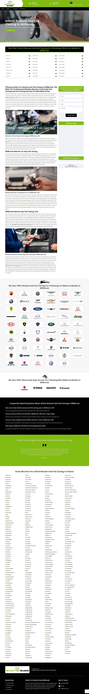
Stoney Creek (69, 535)
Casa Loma (8, 599)
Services (8, 8)
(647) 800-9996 (10, 30)
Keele (27, 641)
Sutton (67, 550)
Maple (47, 514)
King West (28, 655)
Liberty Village (49, 494)
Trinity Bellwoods (70, 587)
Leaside (48, 487)
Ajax (7, 489)
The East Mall (69, 558)
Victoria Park (69, 597)
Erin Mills (28, 537)
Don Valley (28, 479)
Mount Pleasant (49, 564)
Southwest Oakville (70, 518)
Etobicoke (28, 543)
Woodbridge (69, 643)
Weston (68, 628)
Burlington (8, 574)
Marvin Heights (49, 525)
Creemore (8, 649)
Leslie (47, 492)
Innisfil (27, 634)
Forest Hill (28, 564)
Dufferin (28, 498)
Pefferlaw (48, 610)
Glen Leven (28, 576)
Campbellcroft (9, 591)
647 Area (8, 479)
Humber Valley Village (31, 624)
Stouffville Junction (70, 541)
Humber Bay (29, 620)
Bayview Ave (9, 521)
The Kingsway (69, 564)
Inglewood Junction (30, 632)
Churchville (9, 616)
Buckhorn (8, 570)
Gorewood (28, 579)
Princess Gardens (50, 637)
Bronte (8, 566)
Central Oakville (10, 608)
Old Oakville (49, 589)
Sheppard (68, 502)
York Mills (68, 651)
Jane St (27, 639)
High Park (28, 605)
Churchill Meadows (10, 614)
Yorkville (68, 653)
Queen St (48, 641)
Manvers (48, 512)
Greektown (28, 583)
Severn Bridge (69, 496)
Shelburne (68, 500)
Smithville (68, 514)
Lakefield (48, 481)
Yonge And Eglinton (70, 645)
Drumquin (28, 496)
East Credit (28, 514)
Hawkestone (29, 599)
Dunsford (28, 508)
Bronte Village (9, 568)
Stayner (68, 527)
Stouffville (68, 539)
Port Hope (48, 626)
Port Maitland (49, 628)
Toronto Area (69, 579)
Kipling (47, 475)
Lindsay (48, 496)
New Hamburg (49, 570)
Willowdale (68, 637)
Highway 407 (29, 614)
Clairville (8, 618)
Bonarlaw (8, 543)
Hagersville (28, 589)
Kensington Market (30, 647)
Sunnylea (68, 547)
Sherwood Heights (70, 508)
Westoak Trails (69, 626)
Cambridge (8, 587)
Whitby (67, 632)
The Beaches (69, 556)
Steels (67, 529)
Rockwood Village (70, 477)
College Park (9, 630)
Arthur (8, 508)
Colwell (8, 634)
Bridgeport (9, 560)
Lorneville (48, 506)
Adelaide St (8, 485)
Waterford (68, 610)
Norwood (48, 585)
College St (8, 632)
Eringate (28, 541)
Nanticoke (48, 568)
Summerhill (68, 545)
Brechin (8, 558)
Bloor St (8, 537)
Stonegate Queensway (71, 533)
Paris (47, 601)
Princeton (48, 639)
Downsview (28, 483)
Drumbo (28, 494)
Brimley (8, 564)
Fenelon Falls (29, 552)
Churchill (8, 612)
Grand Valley (29, 581)
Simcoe (67, 510)
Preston (48, 634)
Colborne (8, 628)
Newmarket (49, 576)
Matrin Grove (49, 527)
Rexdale (48, 649)
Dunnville (28, 506)
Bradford (8, 550)
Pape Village (49, 599)
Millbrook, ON (64, 688)
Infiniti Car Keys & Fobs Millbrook (49, 670)
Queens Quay (49, 643)
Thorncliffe (68, 570)
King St (28, 653)
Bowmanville (9, 547)
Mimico (47, 547)
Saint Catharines (70, 485)
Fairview (28, 547)
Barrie (7, 518)
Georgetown (29, 572)
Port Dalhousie (49, 622)
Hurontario (28, 628)
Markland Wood (49, 518)
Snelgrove (68, 516)
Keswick (28, 649)
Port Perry (48, 630)
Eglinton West (29, 527)
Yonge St (68, 647)
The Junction (69, 562)
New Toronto (49, 572)
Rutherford (68, 483)
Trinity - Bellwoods (70, 585)
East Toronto (29, 516)
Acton (7, 483)
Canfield (8, 593)
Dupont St (28, 510)
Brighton (8, 562)
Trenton (68, 583)
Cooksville (8, 639)
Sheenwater (69, 498)
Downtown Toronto (30, 492)
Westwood (68, 630)
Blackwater (9, 535)
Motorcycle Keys (10, 685)
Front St (28, 568)
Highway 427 (29, 616)
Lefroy (47, 489)
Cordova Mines (9, 641)
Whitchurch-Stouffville (71, 634)
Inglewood (28, 630)
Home (3, 8)
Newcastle (48, 574)
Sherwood (68, 506)
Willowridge (68, 639)
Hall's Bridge (29, 591)
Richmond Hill (49, 651)
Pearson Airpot (49, 608)
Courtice (8, 643)
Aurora (8, 510)
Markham (48, 516)
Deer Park (8, 655)
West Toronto (69, 624)
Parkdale (48, 605)
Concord (8, 637)
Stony (67, 537)
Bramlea (8, 552)
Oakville (48, 587)
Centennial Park (10, 603)
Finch (27, 556)
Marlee (47, 521)
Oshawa (48, 597)
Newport (48, 579)
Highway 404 (29, 612)
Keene (27, 643)
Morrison (48, 558)
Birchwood (8, 533)
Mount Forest (49, 560)
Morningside (49, 556)
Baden (7, 516)
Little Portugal (49, 502)
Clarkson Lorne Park (11, 622)
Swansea (68, 554)
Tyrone (67, 591)
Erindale (28, 539)
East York (28, 518)
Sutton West (69, 552)
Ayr (7, 514)
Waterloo (68, 612)
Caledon (8, 581)
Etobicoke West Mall (31, 545)
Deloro (8, 657)
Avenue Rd (8, 512)
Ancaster (8, 498)
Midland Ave (49, 537)
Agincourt (8, 487)
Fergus (27, 554)
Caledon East (9, 583)
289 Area (8, 475)
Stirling (67, 531)
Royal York (68, 481)
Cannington (9, 595)
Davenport (8, 653)
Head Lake (28, 601)
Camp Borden (9, 589)
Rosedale (68, 479)
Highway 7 (28, 618)
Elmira (27, 529)
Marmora (48, 523)
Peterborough (49, 614)
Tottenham (68, 581)
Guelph (28, 587)
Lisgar (47, 498)
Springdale (68, 521)
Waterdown (68, 608)
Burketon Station (10, 572)
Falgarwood (29, 550)
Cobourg (8, 626)
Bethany (8, 529)
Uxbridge (68, 593)
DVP (27, 512)
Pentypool (48, 612)
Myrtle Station (49, 566)
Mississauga (49, 550)
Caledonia (8, 585)
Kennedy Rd (29, 645)
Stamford (68, 525)
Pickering (48, 616)
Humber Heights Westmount (32, 622)
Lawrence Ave (49, 485)
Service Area (22, 8)
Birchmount (9, 531)
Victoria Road (69, 599)
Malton (47, 510)
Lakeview (48, 483)
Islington (28, 637)
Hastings (28, 597)
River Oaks (68, 475)
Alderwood (8, 492)
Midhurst (48, 535)
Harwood (28, 595)
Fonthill (28, 560)
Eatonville (28, 521)
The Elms (68, 560)
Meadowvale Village (50, 531)
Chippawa (8, 610)
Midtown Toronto (50, 539)
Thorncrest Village (70, 572)
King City (28, 651)
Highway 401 (29, 610)
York (67, 649)
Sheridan (68, 504)
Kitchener (48, 477)
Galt (27, 570)
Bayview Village (9, 523)
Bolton (8, 541)
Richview (48, 655)
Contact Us (15, 8)
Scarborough (69, 487)
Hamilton (28, 593)
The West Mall (69, 566)
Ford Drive (28, 562)
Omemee (48, 591)
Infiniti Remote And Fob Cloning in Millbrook (19, 41)
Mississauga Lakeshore (51, 552)
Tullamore (68, 589)
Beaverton (8, 527)
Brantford (8, 556)
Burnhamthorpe (10, 576)
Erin (27, 535)
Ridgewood (48, 657)
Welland (68, 616)
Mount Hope (49, 562)
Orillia (47, 595)
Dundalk (28, 500)
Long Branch (49, 504)
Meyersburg (49, 533)
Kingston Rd (29, 657)
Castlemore (9, 601)
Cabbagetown (9, 579)
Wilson (67, 641)
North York (48, 583)
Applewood (9, 506)
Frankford (28, 566)
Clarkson (8, 620)
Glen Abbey (28, 574)
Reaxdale (48, 647)
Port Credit (48, 620)
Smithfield (68, 512)
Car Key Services (10, 683)
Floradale (28, 558)
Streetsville (68, 543)
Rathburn (48, 645)
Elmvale (28, 531)
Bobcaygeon (9, 539)
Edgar (27, 523)
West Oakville (69, 622)
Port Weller (48, 632)
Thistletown (69, 568)
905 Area (8, 481)
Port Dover (48, 624)
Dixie (27, 475)
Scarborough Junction (71, 489)
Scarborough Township (71, 492)
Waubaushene (69, 614)
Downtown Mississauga (31, 487)
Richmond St (49, 653)
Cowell (7, 645)
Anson (7, 504)
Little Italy (48, 500)
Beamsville (8, 525)
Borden (8, 545)
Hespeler (28, 603)
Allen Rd (8, 494)
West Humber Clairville (71, 620)
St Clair (67, 523)
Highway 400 (29, 608)
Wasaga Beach (69, 603)
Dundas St (28, 504)
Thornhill (68, 574)
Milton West (49, 545)
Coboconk (8, 624)
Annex (7, 502)
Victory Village (69, 601)
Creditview (8, 647)
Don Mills (28, 477)
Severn (67, 494)
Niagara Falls (49, 581)
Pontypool (48, 618)
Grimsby (28, 585)
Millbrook (48, 541)
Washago (68, 605)
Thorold (68, 576)
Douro (27, 481)
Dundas (28, 502)
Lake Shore (48, 479)
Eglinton (28, 525)
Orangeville (48, 593)
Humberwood (29, 626)
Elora (27, 533)
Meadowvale (49, 529)
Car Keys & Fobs (10, 5)
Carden (8, 597)
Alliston (8, 496)
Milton (47, 543)
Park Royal (48, 603)
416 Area (8, 477)
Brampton (8, 554)
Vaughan (68, 595)
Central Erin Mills (10, 605)
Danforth (8, 651)
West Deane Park (70, 618)
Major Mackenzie (50, 508)
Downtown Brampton (31, 485)
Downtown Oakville (30, 489)
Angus (7, 500)
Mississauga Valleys (50, 554)
